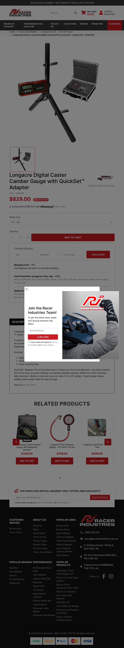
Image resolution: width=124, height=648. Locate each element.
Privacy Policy (47, 345)
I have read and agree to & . (42, 343)
